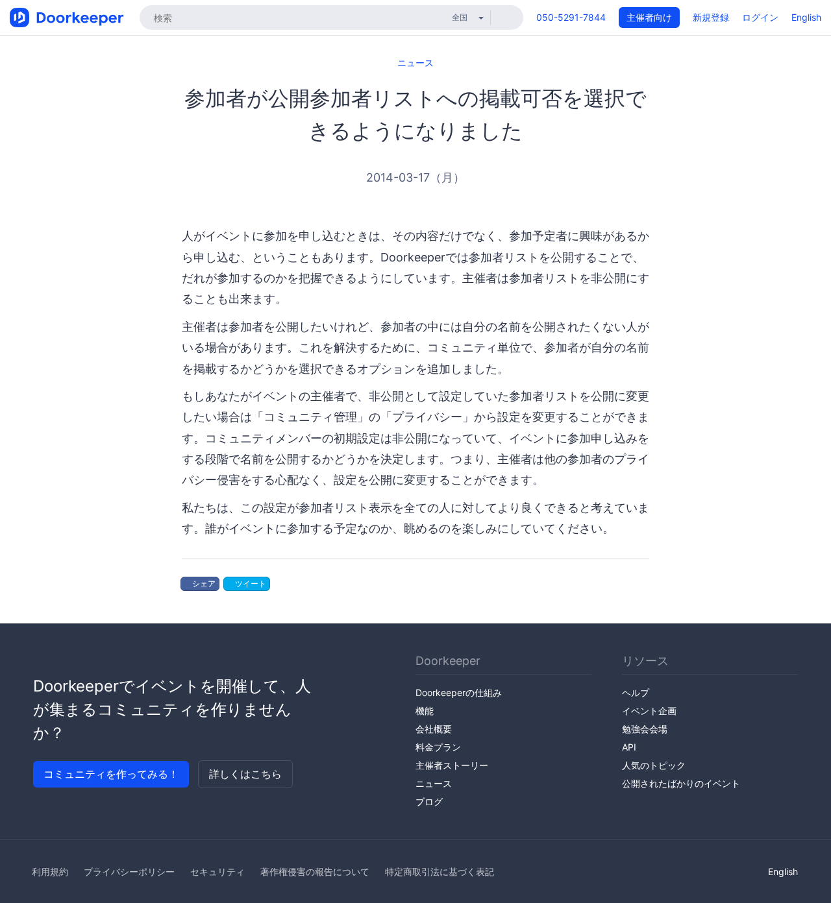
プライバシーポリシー (129, 871)
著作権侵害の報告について (314, 871)
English (806, 17)
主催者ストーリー (452, 765)
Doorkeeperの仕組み (459, 692)
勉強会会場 (644, 728)
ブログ (429, 801)
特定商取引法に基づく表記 (439, 871)
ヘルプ (635, 692)
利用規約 (50, 871)
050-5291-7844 (571, 17)
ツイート (249, 583)
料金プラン (438, 746)
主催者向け (649, 17)
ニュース (415, 62)
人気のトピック (654, 765)
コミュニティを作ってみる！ (111, 773)
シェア (203, 583)
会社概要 (434, 728)
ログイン (760, 17)
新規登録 (711, 17)
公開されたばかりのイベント (681, 783)
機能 (425, 710)
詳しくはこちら (245, 773)
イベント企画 (649, 710)
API (629, 746)
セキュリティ (217, 871)
